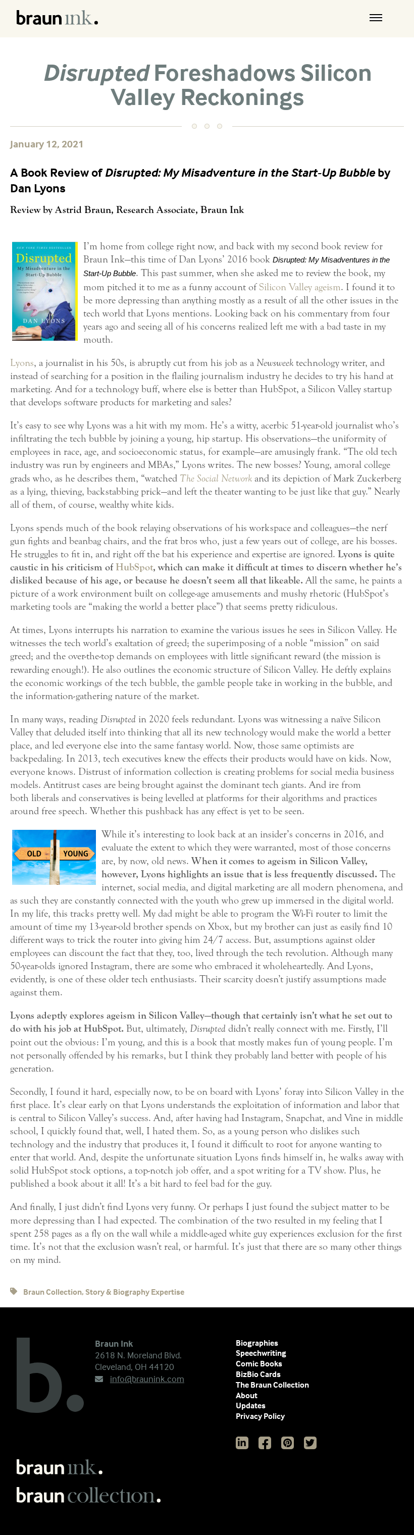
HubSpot (134, 567)
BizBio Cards (258, 1374)
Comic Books (259, 1363)
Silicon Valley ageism (300, 287)
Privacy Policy (260, 1416)
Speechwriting (261, 1353)
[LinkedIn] (242, 1443)
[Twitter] (310, 1443)
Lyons (22, 362)
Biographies (257, 1343)
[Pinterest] (287, 1443)
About (246, 1395)
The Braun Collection (272, 1385)
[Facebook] (264, 1443)
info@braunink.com (147, 1379)
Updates (251, 1405)
